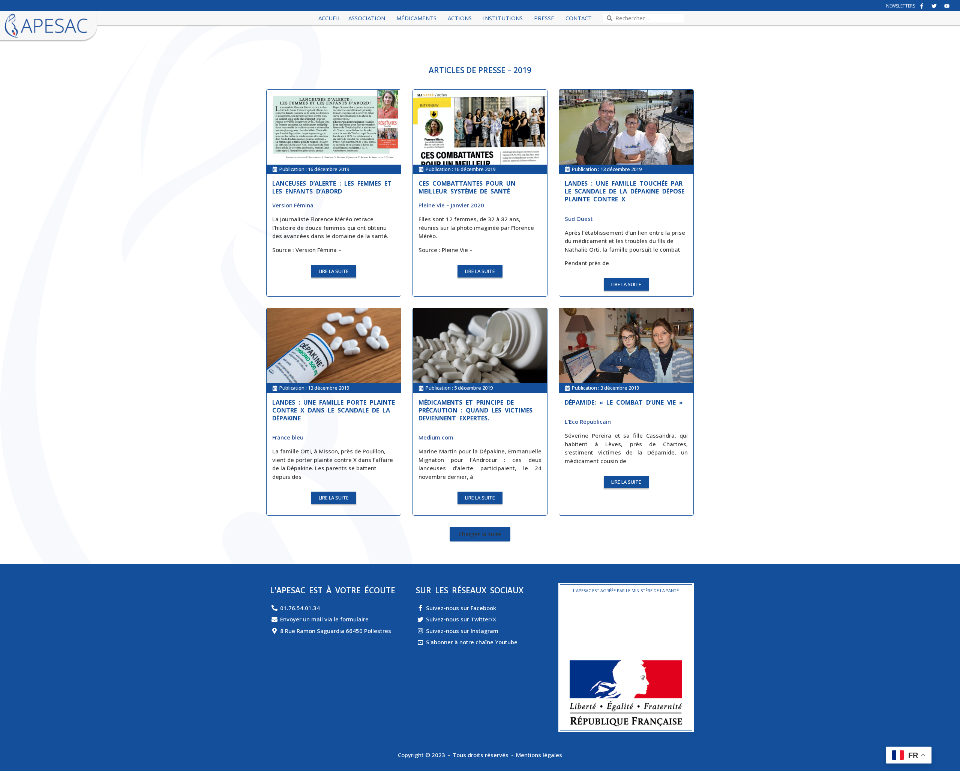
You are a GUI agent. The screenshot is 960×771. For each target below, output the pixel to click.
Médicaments (416, 18)
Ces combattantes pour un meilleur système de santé (467, 187)
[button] (480, 534)
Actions (460, 18)
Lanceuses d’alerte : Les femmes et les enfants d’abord (332, 187)
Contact (579, 18)
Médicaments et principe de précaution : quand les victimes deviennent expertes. (475, 410)
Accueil (329, 18)
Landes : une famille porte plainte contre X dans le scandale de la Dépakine (333, 410)
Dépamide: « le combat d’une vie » (624, 402)
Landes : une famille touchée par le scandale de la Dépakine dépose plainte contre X (624, 191)
